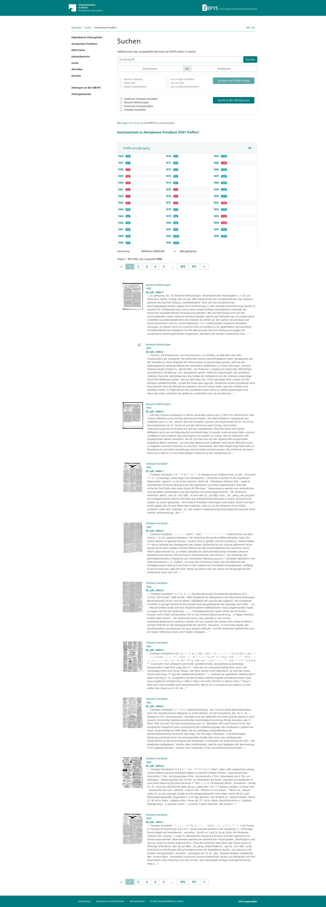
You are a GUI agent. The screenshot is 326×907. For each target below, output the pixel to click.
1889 (216, 189)
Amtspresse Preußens (84, 43)
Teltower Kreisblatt (135, 109)
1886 (216, 169)
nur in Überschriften (182, 79)
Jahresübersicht (80, 56)
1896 (216, 235)
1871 (169, 162)
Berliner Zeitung (133, 79)
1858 (121, 169)
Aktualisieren (188, 251)
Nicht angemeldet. (248, 901)
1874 (169, 182)
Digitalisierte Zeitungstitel (86, 37)
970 (182, 266)
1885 (216, 162)
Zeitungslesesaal (81, 94)
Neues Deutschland (135, 86)
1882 (169, 235)
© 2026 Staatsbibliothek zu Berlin (167, 901)
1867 (121, 229)
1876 (169, 196)
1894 (216, 222)
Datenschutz (84, 901)
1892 (216, 209)
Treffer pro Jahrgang (136, 148)
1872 (169, 169)
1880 (169, 222)
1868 (121, 235)
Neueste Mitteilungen (136, 102)
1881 (169, 229)
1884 (216, 156)
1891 (216, 202)
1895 (216, 229)
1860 (121, 182)
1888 (216, 182)
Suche (88, 27)
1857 (121, 162)
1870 (169, 156)
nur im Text (177, 82)
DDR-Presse (78, 50)
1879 (169, 216)
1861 (121, 189)
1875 (169, 189)
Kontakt (76, 75)
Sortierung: (123, 251)
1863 (121, 202)
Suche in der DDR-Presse (234, 81)
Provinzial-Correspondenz (138, 106)
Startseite (76, 27)
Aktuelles (77, 69)
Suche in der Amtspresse (234, 100)
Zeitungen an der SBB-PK (86, 87)
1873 (169, 176)
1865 (121, 216)
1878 (169, 209)
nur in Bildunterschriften (185, 86)
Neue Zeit (129, 82)
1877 (169, 202)
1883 (169, 242)
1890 (216, 196)
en (253, 27)
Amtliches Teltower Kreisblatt (141, 98)
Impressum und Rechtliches (110, 901)
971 (194, 266)
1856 (121, 156)
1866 (121, 222)
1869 (121, 242)
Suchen (250, 59)
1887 (216, 176)
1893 (216, 216)
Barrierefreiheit (137, 901)
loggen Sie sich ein (131, 123)
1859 (121, 176)
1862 (121, 196)
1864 (121, 209)
